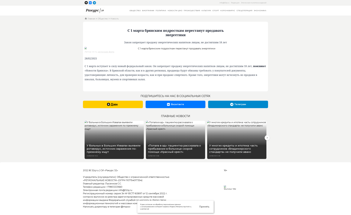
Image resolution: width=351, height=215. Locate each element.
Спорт (215, 10)
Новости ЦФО (175, 10)
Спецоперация (244, 10)
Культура (206, 10)
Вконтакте (177, 104)
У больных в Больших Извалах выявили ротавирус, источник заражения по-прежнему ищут (114, 148)
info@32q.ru (224, 3)
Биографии (148, 10)
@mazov (125, 206)
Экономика (260, 10)
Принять (204, 206)
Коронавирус (227, 10)
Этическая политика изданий (253, 3)
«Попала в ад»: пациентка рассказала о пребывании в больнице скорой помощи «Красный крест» (174, 148)
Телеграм (240, 104)
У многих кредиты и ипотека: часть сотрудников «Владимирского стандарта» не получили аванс (233, 148)
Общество (135, 10)
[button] (267, 137)
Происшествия (192, 10)
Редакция (235, 3)
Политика (161, 10)
